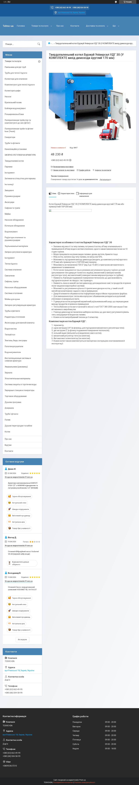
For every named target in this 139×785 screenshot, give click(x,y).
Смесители (10, 276)
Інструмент (10, 173)
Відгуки (8, 445)
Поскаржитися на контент (63, 782)
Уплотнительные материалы (17, 378)
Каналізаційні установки (16, 149)
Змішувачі (9, 190)
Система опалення (13, 270)
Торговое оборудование (16, 396)
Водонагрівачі (11, 232)
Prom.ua (82, 780)
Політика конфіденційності (84, 782)
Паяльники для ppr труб (15, 67)
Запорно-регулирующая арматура (20, 305)
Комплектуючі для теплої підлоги (20, 85)
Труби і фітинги (11, 414)
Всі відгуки (22, 639)
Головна (21, 26)
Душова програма (13, 402)
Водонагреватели (13, 352)
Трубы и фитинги (12, 311)
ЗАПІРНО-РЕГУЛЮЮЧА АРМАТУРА (20, 155)
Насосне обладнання (14, 220)
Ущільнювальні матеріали (16, 246)
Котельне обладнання (15, 226)
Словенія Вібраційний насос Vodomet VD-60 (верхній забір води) (23, 552)
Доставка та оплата (95, 26)
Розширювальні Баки (14, 114)
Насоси (8, 97)
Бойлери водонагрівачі (15, 108)
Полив (7, 420)
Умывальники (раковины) (16, 367)
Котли (7, 432)
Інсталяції (9, 184)
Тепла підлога (11, 264)
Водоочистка (11, 329)
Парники (8, 167)
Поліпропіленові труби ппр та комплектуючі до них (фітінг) (18, 121)
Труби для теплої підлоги (16, 73)
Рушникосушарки (12, 196)
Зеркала (8, 373)
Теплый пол (10, 335)
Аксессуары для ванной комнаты (19, 323)
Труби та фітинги (12, 143)
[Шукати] (39, 44)
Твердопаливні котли (14, 161)
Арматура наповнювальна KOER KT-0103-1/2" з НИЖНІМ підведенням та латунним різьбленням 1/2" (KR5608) (23, 485)
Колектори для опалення (16, 79)
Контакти (74, 26)
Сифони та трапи (12, 208)
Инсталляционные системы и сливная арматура (18, 359)
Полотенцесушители (14, 346)
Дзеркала (9, 408)
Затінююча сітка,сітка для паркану (20, 178)
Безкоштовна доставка (63, 167)
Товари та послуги (39, 26)
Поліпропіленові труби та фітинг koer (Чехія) (19, 130)
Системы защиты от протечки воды (20, 384)
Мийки (8, 214)
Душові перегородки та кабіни (18, 426)
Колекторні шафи (12, 91)
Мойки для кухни (12, 299)
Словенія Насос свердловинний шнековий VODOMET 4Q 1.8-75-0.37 (22, 588)
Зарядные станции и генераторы (19, 390)
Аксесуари (9, 202)
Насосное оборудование (16, 287)
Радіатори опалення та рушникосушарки (15, 238)
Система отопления (13, 293)
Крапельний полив (13, 102)
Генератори (10, 137)
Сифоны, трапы (11, 281)
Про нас (60, 26)
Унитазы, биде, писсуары (16, 340)
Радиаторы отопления (15, 317)
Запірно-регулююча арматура (18, 252)
